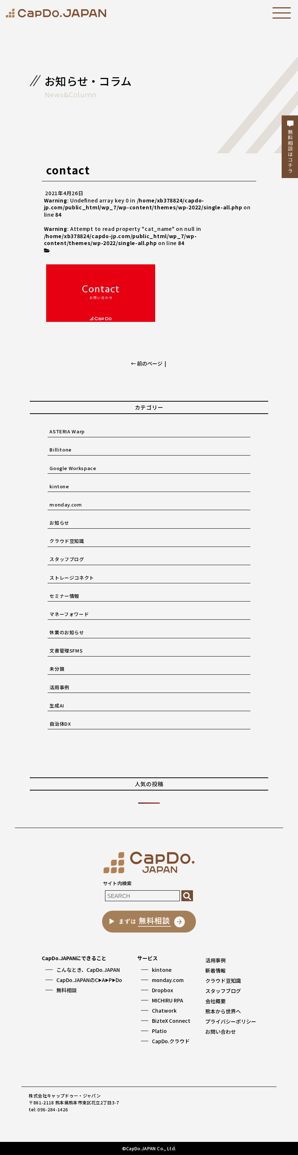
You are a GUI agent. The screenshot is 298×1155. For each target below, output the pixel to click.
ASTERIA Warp (67, 431)
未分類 (56, 668)
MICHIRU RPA (167, 1000)
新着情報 (215, 970)
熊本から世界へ (223, 1011)
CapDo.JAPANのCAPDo (89, 979)
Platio (159, 1030)
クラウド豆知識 (66, 540)
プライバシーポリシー (230, 1021)
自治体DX (60, 723)
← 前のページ (146, 363)
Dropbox (162, 990)
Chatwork (164, 1010)
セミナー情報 (64, 595)
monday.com (65, 504)
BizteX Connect (171, 1020)
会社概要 (215, 1001)
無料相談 (66, 990)
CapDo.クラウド (171, 1041)
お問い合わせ (220, 1031)
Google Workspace (72, 468)
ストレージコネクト (71, 577)
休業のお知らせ (66, 632)
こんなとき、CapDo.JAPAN (88, 969)
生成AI (56, 705)
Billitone (60, 449)
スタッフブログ (66, 559)
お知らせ (59, 522)
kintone (59, 486)
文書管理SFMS (65, 650)
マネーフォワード (69, 614)
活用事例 (59, 687)
